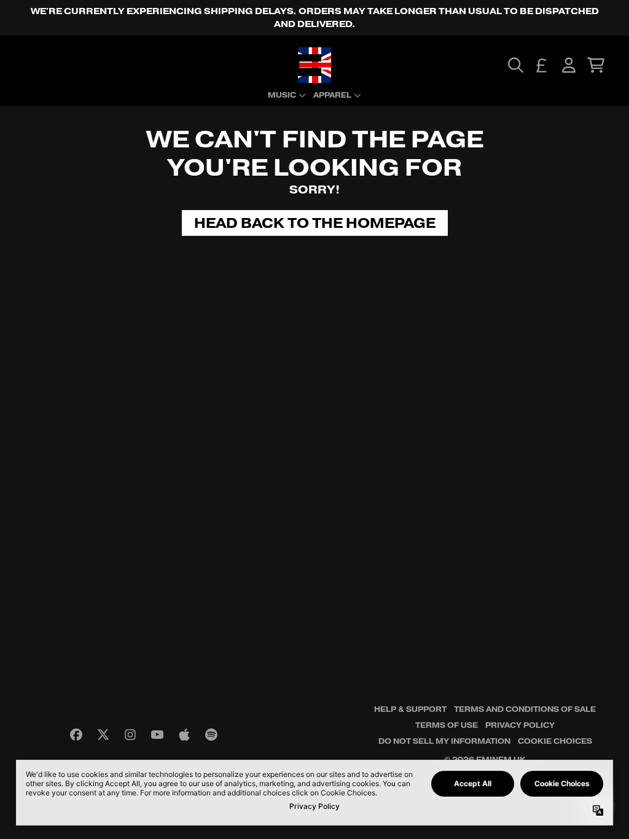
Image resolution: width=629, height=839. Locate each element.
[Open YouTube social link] (157, 734)
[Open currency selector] (541, 65)
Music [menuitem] (282, 95)
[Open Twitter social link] (103, 734)
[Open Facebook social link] (76, 734)
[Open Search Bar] (514, 65)
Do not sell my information (444, 741)
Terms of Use (446, 725)
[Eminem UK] (314, 65)
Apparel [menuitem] (332, 95)
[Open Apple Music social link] (184, 734)
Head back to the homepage (315, 223)
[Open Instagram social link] (130, 734)
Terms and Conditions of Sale (525, 709)
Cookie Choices (555, 741)
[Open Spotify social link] (211, 734)
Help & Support (410, 709)
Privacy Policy (520, 725)
